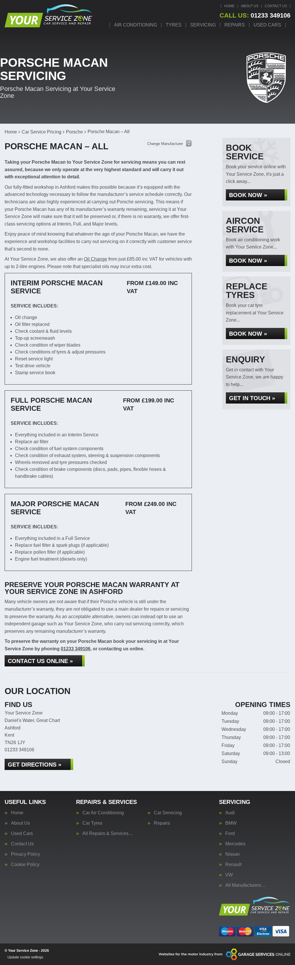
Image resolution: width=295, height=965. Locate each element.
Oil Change (95, 259)
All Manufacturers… (245, 885)
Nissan (232, 854)
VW (229, 875)
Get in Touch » (252, 398)
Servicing (203, 25)
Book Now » (248, 195)
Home (229, 6)
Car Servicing (168, 813)
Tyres (173, 25)
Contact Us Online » (40, 661)
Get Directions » (34, 764)
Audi (230, 813)
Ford (230, 833)
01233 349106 (255, 15)
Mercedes (235, 844)
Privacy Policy (25, 854)
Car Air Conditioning (103, 813)
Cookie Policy (25, 864)
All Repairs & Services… (107, 833)
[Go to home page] (49, 15)
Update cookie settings (25, 957)
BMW (231, 823)
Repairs (234, 25)
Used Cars (267, 25)
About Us (249, 6)
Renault (233, 864)
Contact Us (276, 6)
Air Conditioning (135, 25)
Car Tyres (92, 823)
